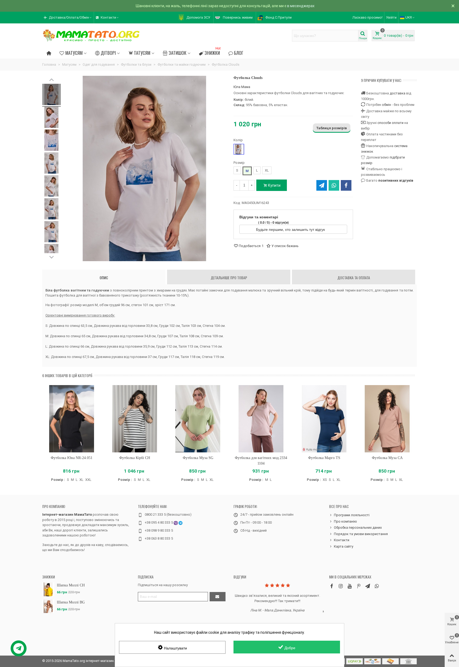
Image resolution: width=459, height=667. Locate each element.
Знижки (212, 52)
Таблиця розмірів (331, 128)
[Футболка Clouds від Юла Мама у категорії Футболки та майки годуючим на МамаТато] (51, 95)
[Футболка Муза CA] (387, 418)
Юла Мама (241, 87)
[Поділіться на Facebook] (346, 185)
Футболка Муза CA (387, 458)
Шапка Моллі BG (71, 602)
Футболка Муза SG (198, 458)
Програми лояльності (351, 515)
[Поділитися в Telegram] (321, 185)
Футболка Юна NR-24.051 (71, 458)
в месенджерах (300, 6)
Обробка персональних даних (358, 528)
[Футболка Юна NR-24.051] (71, 418)
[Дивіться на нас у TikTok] (358, 586)
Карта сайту (343, 546)
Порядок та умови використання (361, 534)
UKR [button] (408, 17)
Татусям (142, 52)
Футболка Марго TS (324, 458)
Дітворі (108, 52)
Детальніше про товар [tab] (229, 277)
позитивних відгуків (395, 180)
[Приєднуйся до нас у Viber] (376, 586)
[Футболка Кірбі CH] (134, 418)
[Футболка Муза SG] (197, 418)
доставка (397, 93)
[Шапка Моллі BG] (48, 606)
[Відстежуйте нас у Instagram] (340, 586)
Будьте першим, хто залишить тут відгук (291, 229)
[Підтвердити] (218, 596)
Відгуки (239, 577)
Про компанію (53, 506)
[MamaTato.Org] (91, 35)
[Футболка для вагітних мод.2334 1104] (261, 418)
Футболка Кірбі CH (134, 458)
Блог (238, 52)
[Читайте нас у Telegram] (367, 586)
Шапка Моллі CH (71, 585)
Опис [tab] (104, 277)
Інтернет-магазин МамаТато (67, 514)
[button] (68, 17)
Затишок (177, 52)
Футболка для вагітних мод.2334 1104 (261, 460)
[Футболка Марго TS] (324, 418)
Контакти (341, 540)
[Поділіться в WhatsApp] (334, 185)
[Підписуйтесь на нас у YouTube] (349, 586)
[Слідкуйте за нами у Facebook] (331, 586)
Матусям (74, 52)
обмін (386, 105)
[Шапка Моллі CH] (48, 589)
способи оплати (390, 123)
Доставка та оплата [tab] (353, 277)
